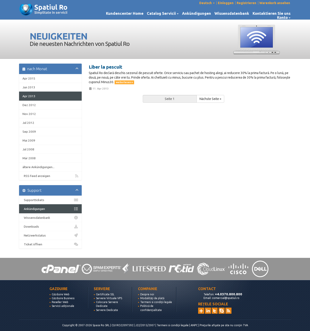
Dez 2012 (29, 105)
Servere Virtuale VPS (109, 298)
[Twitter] (215, 311)
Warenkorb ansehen (274, 3)
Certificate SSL (105, 294)
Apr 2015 (28, 78)
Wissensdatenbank (231, 13)
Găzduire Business (63, 298)
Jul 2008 (28, 149)
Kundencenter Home (124, 13)
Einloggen (226, 3)
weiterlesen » (124, 82)
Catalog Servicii (162, 13)
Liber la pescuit (105, 67)
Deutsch (205, 3)
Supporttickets (33, 200)
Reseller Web (60, 302)
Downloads (30, 226)
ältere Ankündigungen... (38, 167)
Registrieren (246, 3)
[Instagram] (201, 311)
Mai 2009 (28, 140)
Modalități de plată (152, 298)
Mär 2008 (29, 158)
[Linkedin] (208, 311)
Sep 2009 (29, 131)
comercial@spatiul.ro (225, 297)
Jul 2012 (28, 122)
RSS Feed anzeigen (36, 176)
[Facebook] (222, 311)
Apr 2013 (28, 96)
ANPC (194, 325)
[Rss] (228, 311)
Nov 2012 (29, 114)
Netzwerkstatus (34, 235)
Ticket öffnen (32, 244)
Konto (283, 17)
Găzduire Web (60, 294)
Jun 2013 (28, 87)
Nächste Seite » (210, 99)
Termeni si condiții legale (156, 302)
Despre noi (147, 294)
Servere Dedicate (107, 310)
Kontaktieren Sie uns (271, 13)
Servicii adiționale (63, 305)
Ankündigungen (196, 13)
